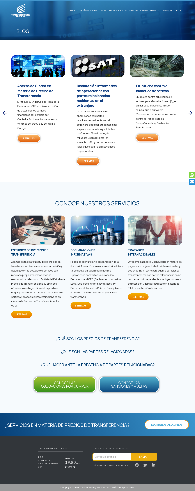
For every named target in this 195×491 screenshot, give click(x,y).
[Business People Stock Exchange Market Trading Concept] (38, 66)
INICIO (40, 457)
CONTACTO (70, 467)
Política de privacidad (123, 487)
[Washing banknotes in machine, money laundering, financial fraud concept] (157, 66)
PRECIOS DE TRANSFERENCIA (72, 463)
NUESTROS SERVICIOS (48, 464)
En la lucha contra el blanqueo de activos (152, 88)
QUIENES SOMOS (45, 460)
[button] (4, 113)
